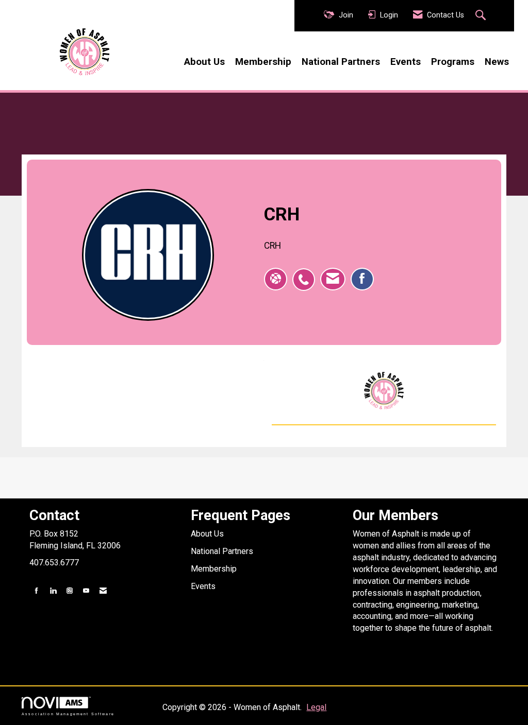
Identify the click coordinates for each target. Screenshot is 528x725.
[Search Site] (481, 16)
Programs (452, 61)
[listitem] (306, 273)
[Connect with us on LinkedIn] (53, 590)
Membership (263, 61)
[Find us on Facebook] (36, 590)
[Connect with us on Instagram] (69, 590)
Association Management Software (68, 714)
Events (405, 61)
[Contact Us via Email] (103, 590)
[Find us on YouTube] (86, 590)
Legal (316, 707)
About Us (204, 61)
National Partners (341, 61)
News (497, 61)
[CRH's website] (275, 279)
